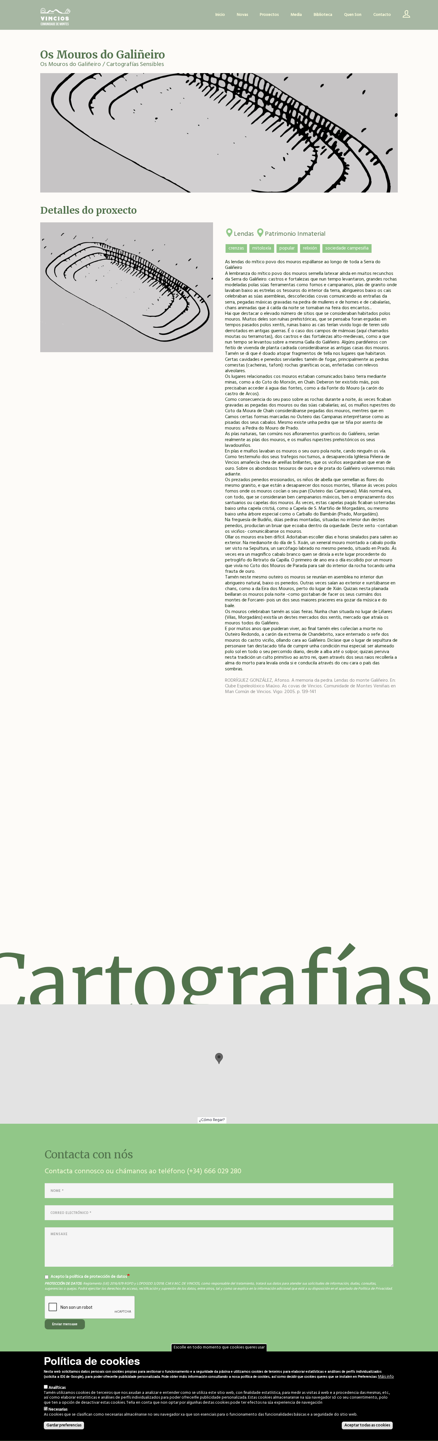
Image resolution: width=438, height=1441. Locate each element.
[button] (219, 1058)
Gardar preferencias (63, 1425)
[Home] (56, 17)
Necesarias (58, 1409)
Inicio (220, 14)
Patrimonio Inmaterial (295, 233)
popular (287, 248)
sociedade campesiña (347, 248)
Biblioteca (323, 14)
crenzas (236, 248)
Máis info (386, 1377)
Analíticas (57, 1387)
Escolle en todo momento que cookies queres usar (219, 1347)
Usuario (404, 15)
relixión (310, 248)
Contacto (382, 14)
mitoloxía (261, 248)
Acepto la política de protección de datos (89, 1277)
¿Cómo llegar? (212, 1120)
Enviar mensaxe (64, 1324)
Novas (242, 14)
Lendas (244, 233)
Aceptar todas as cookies (367, 1425)
